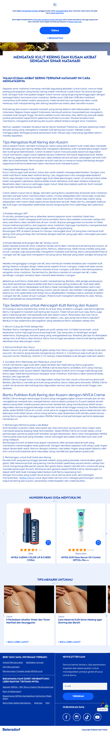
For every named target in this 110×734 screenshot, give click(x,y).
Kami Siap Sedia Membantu (17, 703)
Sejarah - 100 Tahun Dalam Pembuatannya (28, 687)
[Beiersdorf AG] (11, 730)
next (106, 533)
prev (3, 533)
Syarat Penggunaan (13, 662)
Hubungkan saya (73, 707)
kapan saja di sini (57, 13)
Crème (26, 477)
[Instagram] (77, 717)
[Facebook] (66, 717)
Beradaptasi (56, 38)
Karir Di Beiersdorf (12, 691)
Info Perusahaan (11, 667)
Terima (55, 30)
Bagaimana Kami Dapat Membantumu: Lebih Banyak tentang (26, 680)
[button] (48, 542)
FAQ (47, 703)
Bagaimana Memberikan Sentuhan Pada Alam (27, 697)
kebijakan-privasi (34, 662)
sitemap (38, 703)
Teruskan (78, 696)
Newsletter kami (74, 657)
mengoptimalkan (62, 11)
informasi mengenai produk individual (48, 20)
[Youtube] (97, 717)
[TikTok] (87, 717)
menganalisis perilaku (30, 11)
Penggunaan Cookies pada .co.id (22, 671)
